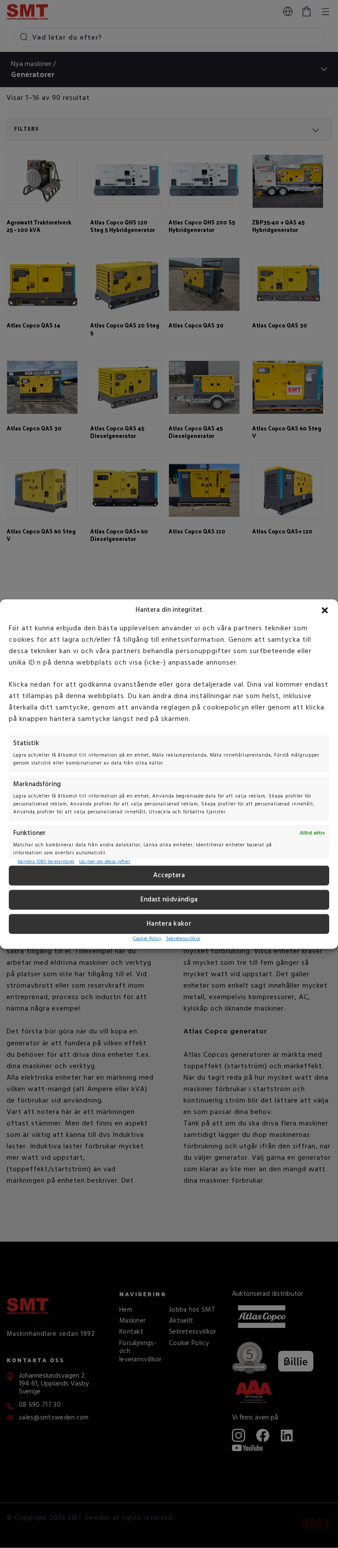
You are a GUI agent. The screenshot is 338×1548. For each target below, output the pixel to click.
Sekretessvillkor (183, 938)
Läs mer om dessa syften (105, 862)
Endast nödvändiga (169, 899)
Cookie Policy (147, 938)
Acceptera (169, 875)
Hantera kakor (169, 924)
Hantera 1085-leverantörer (46, 862)
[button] (324, 610)
